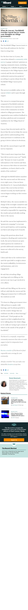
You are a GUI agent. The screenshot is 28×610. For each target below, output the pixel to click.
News (6, 28)
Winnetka (13, 411)
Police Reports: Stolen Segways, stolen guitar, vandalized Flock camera (17, 414)
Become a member (6, 350)
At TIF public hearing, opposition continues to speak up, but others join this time (18, 401)
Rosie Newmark (5, 38)
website (8, 93)
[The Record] (6, 2)
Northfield (3, 28)
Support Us (22, 3)
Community (12, 373)
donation (10, 364)
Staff (13, 417)
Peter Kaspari (15, 405)
